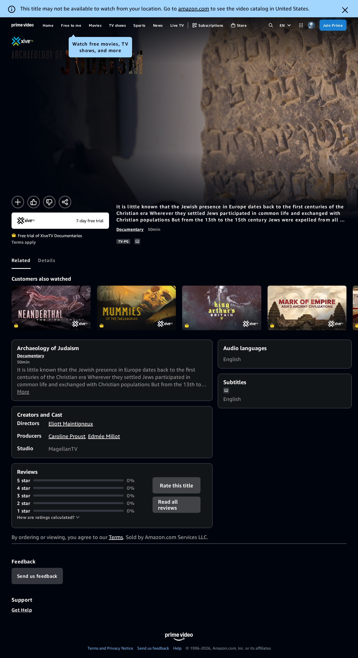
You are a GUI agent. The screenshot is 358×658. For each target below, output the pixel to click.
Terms (116, 537)
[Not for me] (49, 202)
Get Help (22, 610)
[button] (48, 517)
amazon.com (193, 9)
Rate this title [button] (176, 485)
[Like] (33, 202)
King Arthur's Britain (221, 308)
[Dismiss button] (345, 10)
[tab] (21, 260)
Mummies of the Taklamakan (136, 308)
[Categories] (301, 25)
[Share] (65, 202)
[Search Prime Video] (271, 25)
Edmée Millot (104, 436)
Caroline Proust (66, 436)
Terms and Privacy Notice (110, 648)
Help (177, 648)
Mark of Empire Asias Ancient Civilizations (307, 308)
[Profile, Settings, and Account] (311, 25)
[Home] (23, 25)
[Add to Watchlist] (18, 202)
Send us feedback (153, 648)
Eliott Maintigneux (70, 424)
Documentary (130, 229)
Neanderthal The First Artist (51, 308)
